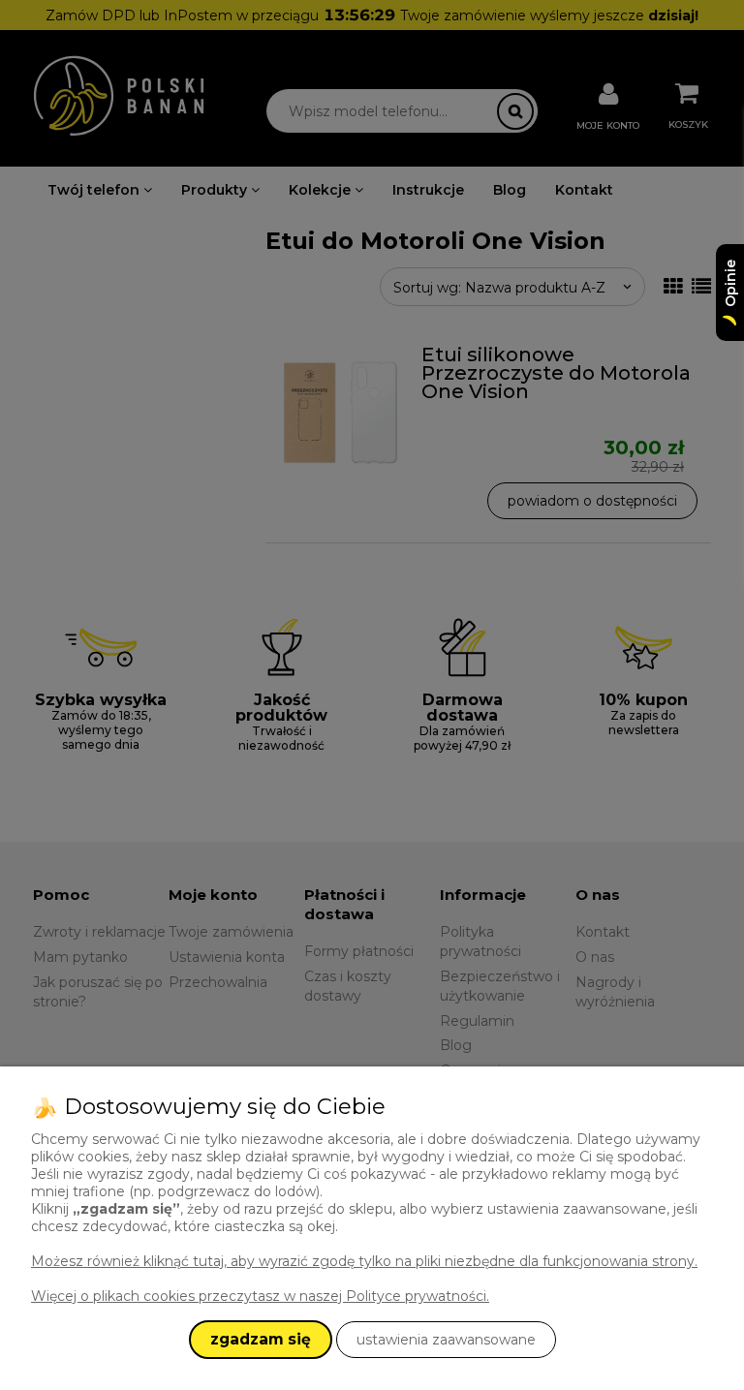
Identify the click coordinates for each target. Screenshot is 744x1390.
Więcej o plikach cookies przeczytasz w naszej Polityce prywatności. (260, 1296)
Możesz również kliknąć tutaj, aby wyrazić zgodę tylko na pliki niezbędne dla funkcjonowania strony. (364, 1261)
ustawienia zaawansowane (446, 1339)
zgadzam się (260, 1339)
